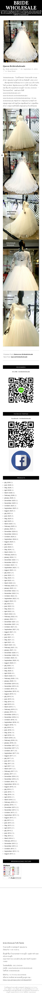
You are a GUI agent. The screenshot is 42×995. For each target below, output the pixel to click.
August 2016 (8, 787)
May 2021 (7, 640)
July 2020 (7, 665)
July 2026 (7, 482)
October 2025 (9, 506)
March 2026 (8, 493)
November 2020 (10, 655)
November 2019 (10, 686)
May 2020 (7, 671)
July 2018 (7, 727)
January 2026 (8, 498)
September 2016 (10, 784)
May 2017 (7, 763)
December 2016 (9, 776)
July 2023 (7, 573)
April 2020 (7, 673)
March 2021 (8, 645)
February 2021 (9, 647)
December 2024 (9, 531)
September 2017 (10, 753)
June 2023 (7, 575)
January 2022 (8, 619)
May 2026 (7, 488)
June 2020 (7, 668)
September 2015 (10, 815)
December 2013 (9, 843)
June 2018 (7, 730)
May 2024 (7, 549)
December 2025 (9, 500)
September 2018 (10, 722)
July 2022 (7, 604)
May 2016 (7, 794)
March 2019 (8, 707)
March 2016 (8, 800)
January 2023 (8, 588)
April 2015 (7, 828)
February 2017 (9, 771)
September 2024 (10, 539)
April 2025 (7, 521)
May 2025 (7, 518)
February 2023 (9, 586)
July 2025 (7, 513)
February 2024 (9, 555)
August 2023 (8, 570)
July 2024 (7, 544)
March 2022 (8, 614)
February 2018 (9, 740)
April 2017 (7, 766)
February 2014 (9, 841)
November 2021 (10, 624)
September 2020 (10, 660)
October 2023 (9, 565)
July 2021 (7, 634)
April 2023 (7, 580)
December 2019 (9, 683)
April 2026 (7, 490)
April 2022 (7, 611)
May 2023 (7, 578)
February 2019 (9, 709)
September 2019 (10, 691)
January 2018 (8, 743)
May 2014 (7, 836)
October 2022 (9, 596)
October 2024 (9, 537)
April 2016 (7, 797)
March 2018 (8, 738)
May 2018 (7, 732)
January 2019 (8, 712)
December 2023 (9, 560)
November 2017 (10, 748)
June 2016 (7, 792)
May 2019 (7, 702)
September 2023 (10, 567)
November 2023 (10, 562)
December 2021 (9, 622)
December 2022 (9, 591)
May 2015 (7, 825)
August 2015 (8, 818)
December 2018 (9, 714)
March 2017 (8, 769)
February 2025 (9, 526)
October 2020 (9, 658)
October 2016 (9, 781)
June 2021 (7, 637)
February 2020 (9, 678)
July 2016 (7, 789)
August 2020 (8, 663)
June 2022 (7, 606)
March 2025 (8, 524)
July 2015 (7, 820)
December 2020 (9, 653)
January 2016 (8, 805)
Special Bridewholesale (19, 357)
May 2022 (7, 609)
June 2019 (7, 699)
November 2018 (10, 717)
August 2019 (8, 694)
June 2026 (7, 485)
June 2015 (7, 823)
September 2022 (10, 598)
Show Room (12, 71)
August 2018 (8, 725)
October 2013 (9, 849)
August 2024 (8, 542)
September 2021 (10, 629)
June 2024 (7, 547)
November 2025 (10, 503)
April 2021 (7, 642)
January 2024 (8, 557)
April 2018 (7, 735)
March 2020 (8, 676)
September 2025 (10, 508)
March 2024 (8, 552)
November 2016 (10, 779)
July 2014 (7, 830)
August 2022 (8, 601)
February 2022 (9, 616)
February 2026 (9, 495)
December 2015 (9, 807)
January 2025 (8, 529)
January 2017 (8, 774)
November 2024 (10, 534)
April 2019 (7, 704)
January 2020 (8, 681)
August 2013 (8, 854)
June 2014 (7, 833)
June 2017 (7, 761)
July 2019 (7, 696)
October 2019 (9, 689)
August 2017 (8, 756)
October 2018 (9, 720)
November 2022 (10, 593)
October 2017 (9, 751)
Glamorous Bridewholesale (23, 354)
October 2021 (9, 627)
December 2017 (9, 745)
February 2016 (9, 802)
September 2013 (10, 851)
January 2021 (8, 650)
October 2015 (9, 812)
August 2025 (8, 511)
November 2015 (10, 810)
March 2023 (8, 583)
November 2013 (10, 846)
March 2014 (8, 838)
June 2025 (7, 516)
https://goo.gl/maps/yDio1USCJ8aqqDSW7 (17, 980)
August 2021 (8, 632)
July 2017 (7, 758)
